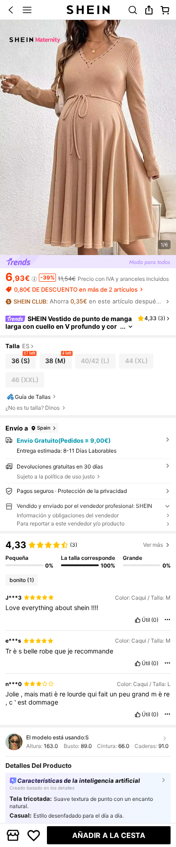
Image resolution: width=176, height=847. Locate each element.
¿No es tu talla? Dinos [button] (32, 408)
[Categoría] (27, 10)
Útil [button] (146, 620)
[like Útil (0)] (137, 620)
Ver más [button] (153, 544)
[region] (88, 554)
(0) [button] (154, 620)
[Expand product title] (130, 327)
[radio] (20, 361)
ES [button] (25, 346)
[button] (11, 10)
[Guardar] (33, 835)
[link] (133, 10)
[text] (87, 608)
